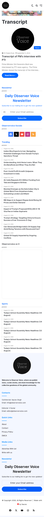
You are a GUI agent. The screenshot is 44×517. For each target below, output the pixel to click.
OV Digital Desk (9, 53)
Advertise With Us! (9, 449)
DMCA (4, 436)
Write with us (7, 452)
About (4, 424)
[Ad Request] (22, 15)
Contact (5, 428)
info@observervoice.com (16, 403)
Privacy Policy (7, 432)
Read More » (10, 75)
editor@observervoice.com (17, 411)
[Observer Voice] (5, 5)
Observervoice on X (10, 244)
